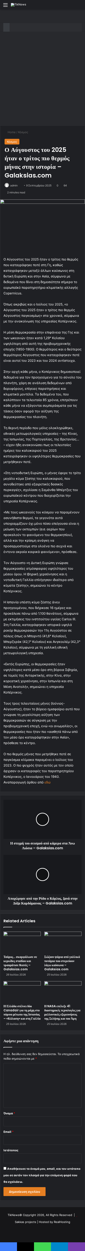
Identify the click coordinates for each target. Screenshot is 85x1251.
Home (11, 132)
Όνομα (9, 1113)
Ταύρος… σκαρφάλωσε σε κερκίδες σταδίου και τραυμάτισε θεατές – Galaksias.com (20, 963)
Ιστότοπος (10, 1150)
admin (14, 185)
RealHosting (62, 1222)
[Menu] (5, 6)
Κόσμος (23, 132)
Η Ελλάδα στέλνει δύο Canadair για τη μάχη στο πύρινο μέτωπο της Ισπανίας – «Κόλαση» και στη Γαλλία (22, 1012)
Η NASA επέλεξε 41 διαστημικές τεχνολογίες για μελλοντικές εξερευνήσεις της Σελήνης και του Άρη (62, 1012)
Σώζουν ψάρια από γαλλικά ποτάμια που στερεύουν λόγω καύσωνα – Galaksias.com (62, 963)
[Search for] (79, 6)
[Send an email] (19, 185)
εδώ (47, 782)
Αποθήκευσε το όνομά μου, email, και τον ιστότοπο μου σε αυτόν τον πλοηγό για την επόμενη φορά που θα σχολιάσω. (41, 1175)
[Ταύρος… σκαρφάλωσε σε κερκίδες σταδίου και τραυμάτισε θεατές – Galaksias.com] (22, 942)
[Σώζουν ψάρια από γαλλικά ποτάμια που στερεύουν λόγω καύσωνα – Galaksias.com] (63, 942)
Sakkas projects (25, 1222)
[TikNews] (18, 5)
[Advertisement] (42, 80)
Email (8, 1131)
